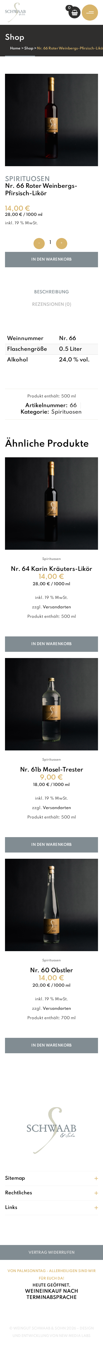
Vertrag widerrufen (51, 1253)
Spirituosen (27, 179)
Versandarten (57, 607)
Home (15, 48)
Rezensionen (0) (51, 304)
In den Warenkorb (51, 260)
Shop (28, 48)
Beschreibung (51, 292)
